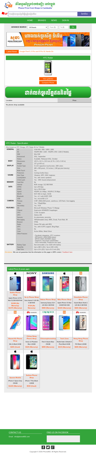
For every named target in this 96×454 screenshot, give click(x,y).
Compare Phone (48, 83)
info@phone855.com (22, 437)
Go (73, 27)
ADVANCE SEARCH (18, 27)
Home (30, 20)
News (54, 20)
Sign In (65, 20)
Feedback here (67, 252)
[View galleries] (48, 76)
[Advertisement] (48, 124)
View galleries (48, 79)
